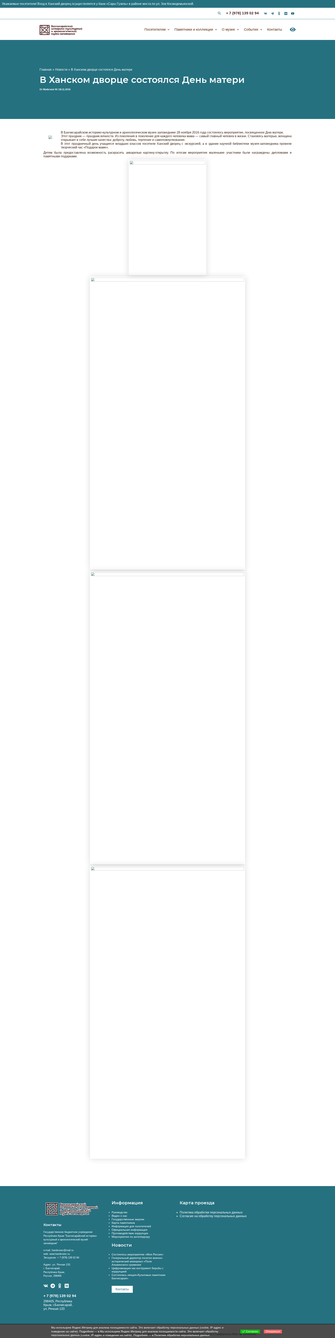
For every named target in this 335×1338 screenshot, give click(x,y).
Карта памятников (123, 1222)
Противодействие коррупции (130, 1233)
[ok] (279, 13)
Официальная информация (129, 1229)
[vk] (265, 13)
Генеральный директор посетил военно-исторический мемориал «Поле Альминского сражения (137, 1261)
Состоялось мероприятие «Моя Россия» (137, 1254)
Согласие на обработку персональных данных (213, 1216)
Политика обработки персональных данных (211, 1212)
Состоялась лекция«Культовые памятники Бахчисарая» (138, 1276)
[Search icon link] (219, 14)
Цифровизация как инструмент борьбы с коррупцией (137, 1270)
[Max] (286, 13)
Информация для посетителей (131, 1226)
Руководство (119, 1212)
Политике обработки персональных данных (182, 1335)
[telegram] (272, 13)
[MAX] (66, 1285)
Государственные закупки (128, 1219)
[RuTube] (292, 13)
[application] (168, 29)
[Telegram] (52, 1285)
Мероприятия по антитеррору (131, 1236)
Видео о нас (119, 1215)
